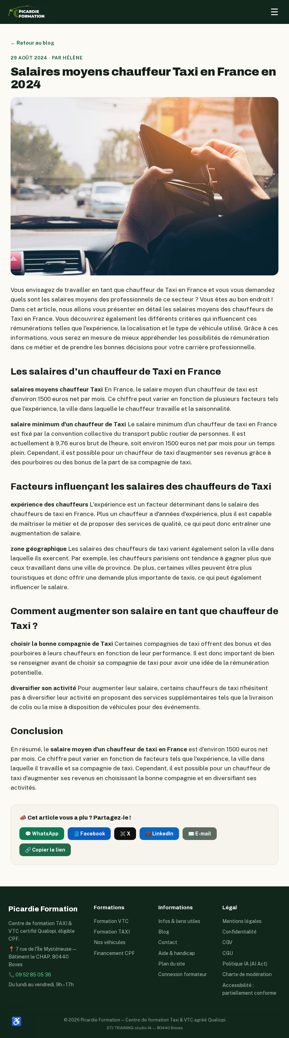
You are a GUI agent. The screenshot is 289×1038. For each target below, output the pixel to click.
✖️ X (125, 833)
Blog (163, 932)
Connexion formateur (182, 974)
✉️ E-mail (199, 833)
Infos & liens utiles (179, 921)
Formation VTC (111, 921)
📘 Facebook (89, 833)
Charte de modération (247, 974)
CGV (227, 942)
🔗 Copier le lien (45, 850)
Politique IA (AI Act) (244, 964)
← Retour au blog (32, 43)
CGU (227, 953)
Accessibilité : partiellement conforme (249, 989)
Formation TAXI (112, 932)
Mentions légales (242, 921)
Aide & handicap (176, 953)
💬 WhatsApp (42, 833)
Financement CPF (114, 953)
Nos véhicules (109, 942)
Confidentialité (239, 932)
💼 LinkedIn (159, 833)
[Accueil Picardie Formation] (28, 12)
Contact (167, 942)
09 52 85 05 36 (33, 974)
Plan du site (171, 964)
